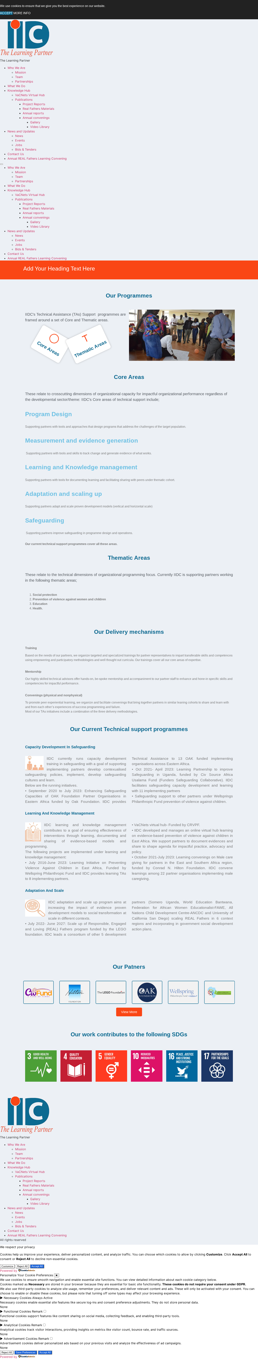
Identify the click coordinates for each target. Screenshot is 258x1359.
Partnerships (24, 81)
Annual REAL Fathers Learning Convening (37, 158)
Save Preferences (26, 1352)
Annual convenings (36, 118)
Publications (23, 99)
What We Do (16, 86)
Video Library (39, 127)
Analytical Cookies (17, 1325)
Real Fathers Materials (38, 109)
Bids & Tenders (25, 149)
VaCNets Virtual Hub (30, 95)
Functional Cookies (17, 1311)
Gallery (35, 122)
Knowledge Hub (19, 90)
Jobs (18, 145)
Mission (20, 72)
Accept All (37, 1266)
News (19, 136)
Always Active (42, 1298)
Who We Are (16, 68)
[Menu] (1, 164)
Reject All (22, 1266)
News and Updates (21, 131)
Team (19, 77)
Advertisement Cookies (20, 1338)
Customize (7, 1266)
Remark (37, 1311)
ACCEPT (6, 13)
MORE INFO (21, 13)
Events (20, 140)
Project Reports (34, 104)
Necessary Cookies (17, 1298)
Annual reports (33, 113)
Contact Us (16, 154)
